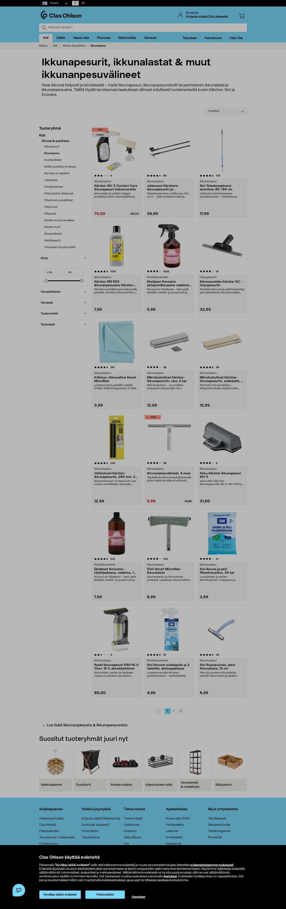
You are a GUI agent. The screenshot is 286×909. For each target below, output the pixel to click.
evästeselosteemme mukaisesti (211, 865)
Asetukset (170, 876)
